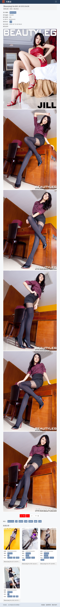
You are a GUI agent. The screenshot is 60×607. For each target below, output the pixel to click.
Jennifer (46, 555)
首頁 (11, 9)
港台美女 (16, 9)
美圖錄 (43, 605)
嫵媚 (35, 521)
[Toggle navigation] (56, 1)
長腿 (26, 521)
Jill (11, 22)
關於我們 (54, 605)
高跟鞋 (31, 521)
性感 (40, 521)
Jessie (27, 555)
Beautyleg (13, 12)
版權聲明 (48, 605)
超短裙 (21, 521)
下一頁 (37, 516)
